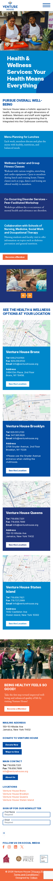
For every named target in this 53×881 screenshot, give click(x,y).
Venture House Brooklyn (16, 793)
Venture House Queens (15, 796)
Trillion (33, 877)
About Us (10, 777)
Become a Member (15, 257)
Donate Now (11, 744)
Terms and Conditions (26, 874)
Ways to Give (12, 751)
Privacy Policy (40, 871)
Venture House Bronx (14, 790)
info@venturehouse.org (25, 364)
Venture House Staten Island (18, 800)
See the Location (17, 384)
